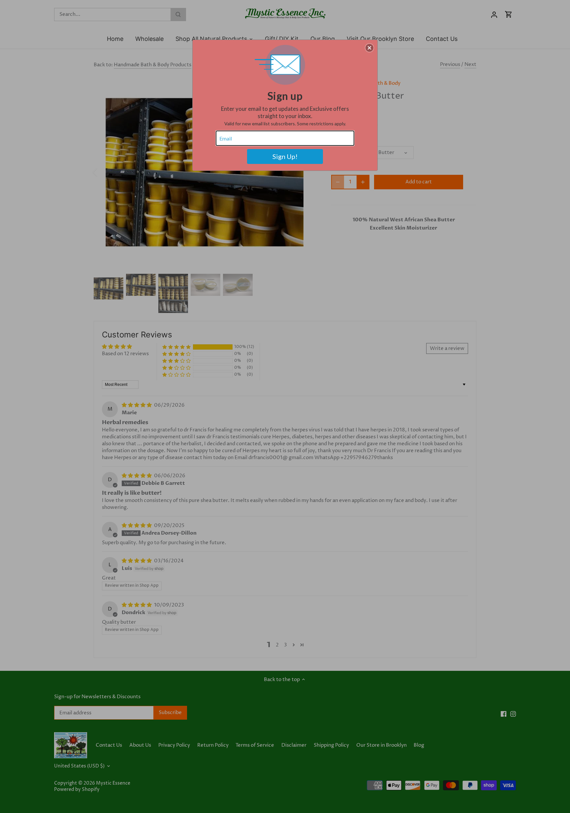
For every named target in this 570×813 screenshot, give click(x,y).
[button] (369, 48)
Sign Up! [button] (285, 156)
